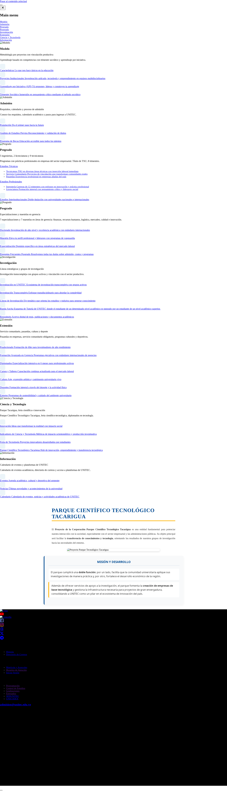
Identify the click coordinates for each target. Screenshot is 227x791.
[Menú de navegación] (1, 4)
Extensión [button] (5, 35)
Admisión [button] (4, 24)
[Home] (4, 610)
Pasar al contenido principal (13, 1)
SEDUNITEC (12, 696)
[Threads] (2, 630)
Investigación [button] (6, 32)
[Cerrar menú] (3, 8)
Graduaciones (12, 691)
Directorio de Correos (16, 654)
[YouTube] (113, 614)
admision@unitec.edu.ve (15, 704)
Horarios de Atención (16, 670)
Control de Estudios (15, 688)
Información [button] (6, 40)
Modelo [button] (3, 21)
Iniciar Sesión (12, 672)
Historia (10, 652)
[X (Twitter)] (2, 634)
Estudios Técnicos (9, 166)
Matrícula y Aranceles (16, 667)
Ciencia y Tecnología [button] (10, 37)
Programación (13, 685)
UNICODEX (12, 699)
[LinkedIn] (5, 617)
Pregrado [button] (4, 27)
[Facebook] (2, 621)
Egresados (11, 693)
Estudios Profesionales (11, 181)
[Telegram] (2, 638)
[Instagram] (2, 625)
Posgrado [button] (4, 29)
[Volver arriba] (1, 790)
